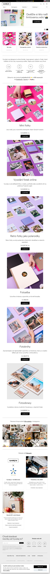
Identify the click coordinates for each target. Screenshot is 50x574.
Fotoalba (25, 292)
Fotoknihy (25, 346)
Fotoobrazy (25, 402)
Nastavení (40, 569)
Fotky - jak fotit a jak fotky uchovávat (13, 525)
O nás (29, 555)
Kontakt (33, 555)
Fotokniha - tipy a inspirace (36, 487)
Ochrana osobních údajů (10, 560)
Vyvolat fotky (25, 136)
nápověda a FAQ (10, 555)
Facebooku (19, 79)
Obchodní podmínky (21, 560)
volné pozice (40, 555)
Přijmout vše (40, 566)
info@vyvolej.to (29, 560)
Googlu (25, 79)
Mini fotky (25, 125)
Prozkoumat (25, 249)
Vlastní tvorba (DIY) (13, 527)
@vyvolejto (27, 421)
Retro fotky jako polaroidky (25, 235)
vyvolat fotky (25, 192)
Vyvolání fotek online (25, 179)
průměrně (29, 1)
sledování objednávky (21, 555)
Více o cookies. (6, 570)
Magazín (29, 453)
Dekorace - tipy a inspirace (13, 523)
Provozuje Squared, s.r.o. (39, 560)
